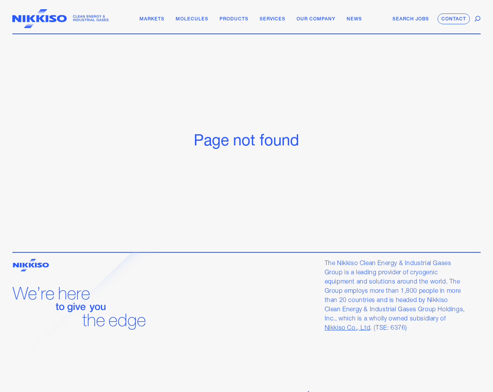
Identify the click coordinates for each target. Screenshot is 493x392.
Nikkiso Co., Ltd (348, 328)
